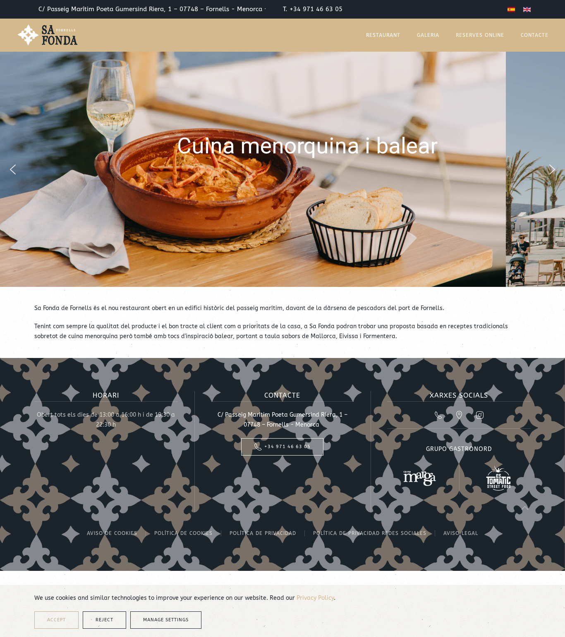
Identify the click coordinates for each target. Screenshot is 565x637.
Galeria (428, 35)
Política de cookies (183, 533)
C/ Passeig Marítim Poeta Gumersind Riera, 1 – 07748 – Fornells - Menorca (149, 9)
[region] (282, 169)
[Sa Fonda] (48, 34)
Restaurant (383, 35)
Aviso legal (460, 533)
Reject (104, 620)
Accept (56, 620)
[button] (12, 169)
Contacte (534, 35)
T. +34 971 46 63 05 (316, 9)
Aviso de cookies (112, 533)
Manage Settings (166, 620)
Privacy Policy (315, 597)
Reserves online (480, 35)
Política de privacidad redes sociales (369, 533)
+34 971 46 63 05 (287, 446)
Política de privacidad (263, 533)
